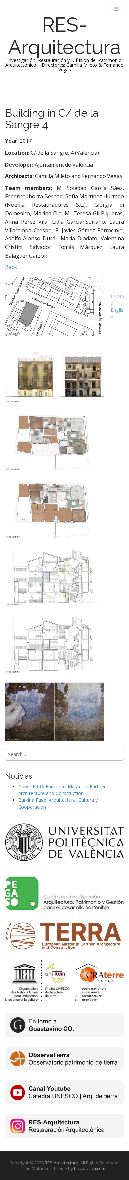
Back (11, 267)
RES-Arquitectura (64, 36)
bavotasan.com (89, 1168)
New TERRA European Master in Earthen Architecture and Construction (62, 789)
